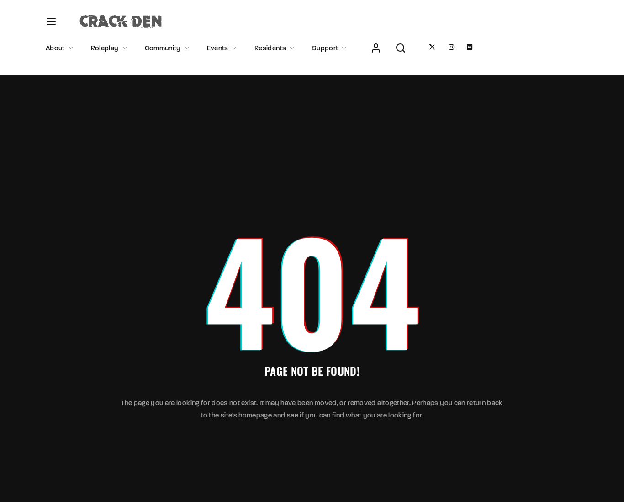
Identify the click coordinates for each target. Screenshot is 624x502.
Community (163, 48)
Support (325, 48)
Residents (270, 48)
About (55, 48)
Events (217, 48)
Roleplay (105, 48)
